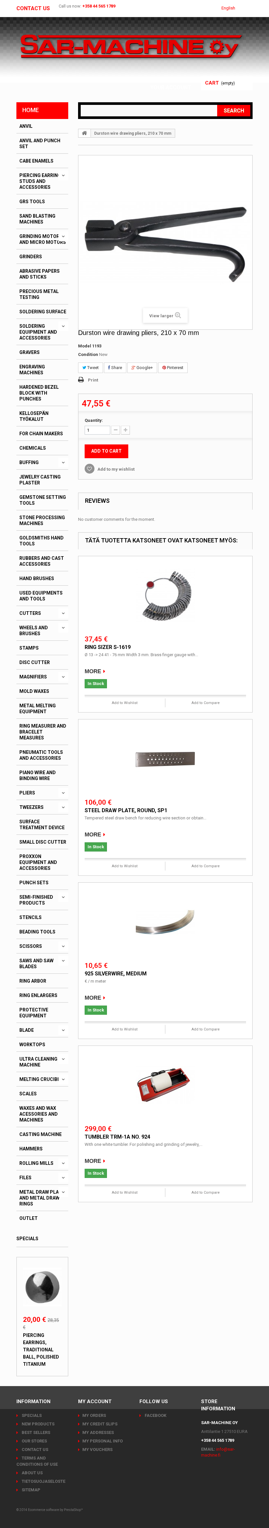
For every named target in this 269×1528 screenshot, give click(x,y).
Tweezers (31, 807)
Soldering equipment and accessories (38, 332)
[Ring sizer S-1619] (165, 596)
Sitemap (30, 1489)
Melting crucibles (42, 1079)
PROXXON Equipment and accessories (38, 862)
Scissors (30, 946)
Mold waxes (34, 691)
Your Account (170, 87)
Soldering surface (42, 311)
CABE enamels (36, 161)
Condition (88, 354)
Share (116, 367)
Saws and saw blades (36, 963)
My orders (94, 1415)
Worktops (32, 1044)
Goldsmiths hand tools (41, 540)
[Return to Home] (84, 133)
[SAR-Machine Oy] (131, 47)
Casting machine (40, 1134)
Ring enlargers (38, 995)
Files (25, 1177)
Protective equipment (33, 1012)
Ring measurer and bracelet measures (42, 731)
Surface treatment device (42, 824)
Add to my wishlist (115, 469)
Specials (27, 1238)
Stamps (29, 648)
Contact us (33, 8)
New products (37, 1423)
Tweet (92, 367)
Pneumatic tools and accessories (41, 755)
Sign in (182, 79)
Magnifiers (33, 676)
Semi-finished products (36, 900)
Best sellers (35, 1432)
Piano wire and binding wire (37, 775)
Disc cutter (34, 662)
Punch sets (34, 882)
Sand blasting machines (37, 219)
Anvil (25, 126)
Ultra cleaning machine (38, 1062)
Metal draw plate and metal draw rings (41, 1197)
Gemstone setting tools (42, 500)
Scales (28, 1093)
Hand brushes (36, 578)
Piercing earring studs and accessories (40, 181)
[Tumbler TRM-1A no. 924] (165, 1085)
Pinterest (174, 367)
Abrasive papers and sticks (39, 274)
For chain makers (41, 433)
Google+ (144, 367)
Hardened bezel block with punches (39, 393)
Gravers (29, 352)
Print (93, 380)
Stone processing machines (42, 520)
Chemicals (32, 448)
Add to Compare (206, 703)
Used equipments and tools (41, 595)
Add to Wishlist (124, 703)
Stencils (30, 917)
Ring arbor (32, 981)
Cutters (30, 613)
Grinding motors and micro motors (42, 239)
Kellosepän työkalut (34, 416)
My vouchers (97, 1449)
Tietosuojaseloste (43, 1481)
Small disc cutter (42, 842)
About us (32, 1472)
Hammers (31, 1148)
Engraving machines (32, 369)
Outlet (28, 1218)
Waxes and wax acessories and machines (38, 1114)
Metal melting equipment (37, 708)
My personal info (102, 1441)
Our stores (34, 1441)
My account (95, 1401)
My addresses (98, 1432)
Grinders (30, 256)
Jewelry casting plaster (40, 479)
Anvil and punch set (39, 143)
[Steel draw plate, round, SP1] (165, 759)
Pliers (27, 792)
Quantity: (94, 420)
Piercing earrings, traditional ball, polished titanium (41, 1350)
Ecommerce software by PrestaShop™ (55, 1510)
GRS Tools (32, 201)
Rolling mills (36, 1163)
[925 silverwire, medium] (165, 922)
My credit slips (99, 1423)
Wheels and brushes (33, 630)
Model (84, 345)
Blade (26, 1030)
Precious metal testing (39, 294)
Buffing (29, 462)
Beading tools (37, 931)
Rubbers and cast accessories (41, 561)
